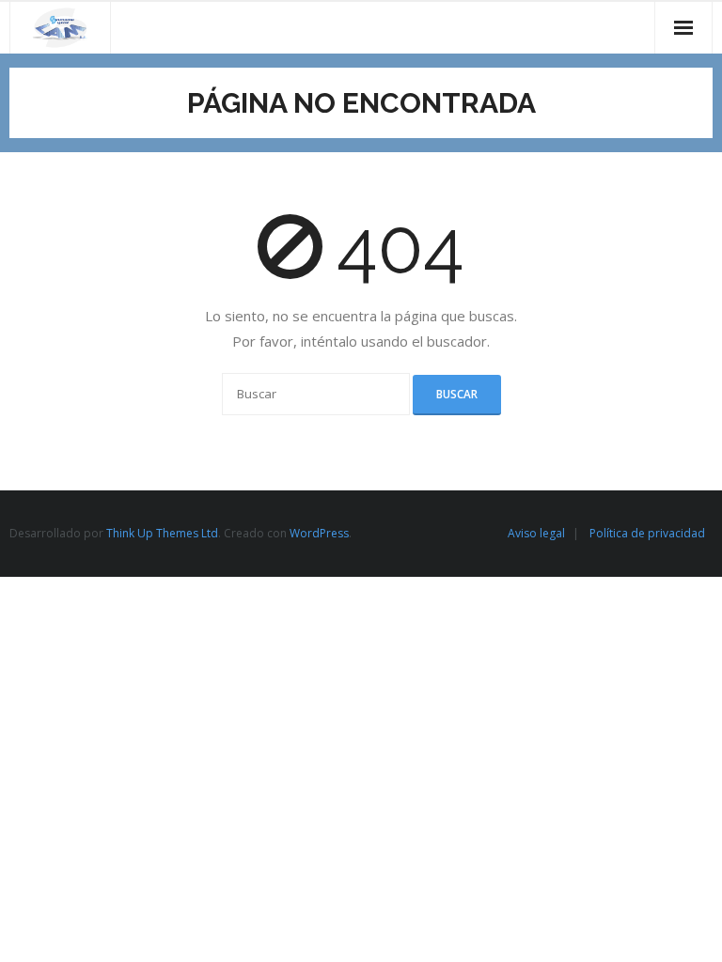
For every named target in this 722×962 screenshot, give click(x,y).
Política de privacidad (647, 533)
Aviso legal (536, 533)
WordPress (319, 533)
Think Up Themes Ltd (162, 533)
